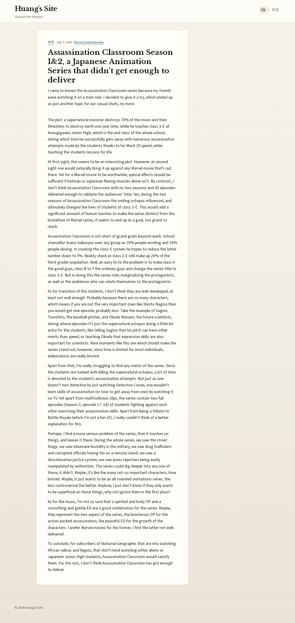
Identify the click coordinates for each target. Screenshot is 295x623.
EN (263, 9)
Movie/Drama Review (88, 42)
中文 (275, 9)
